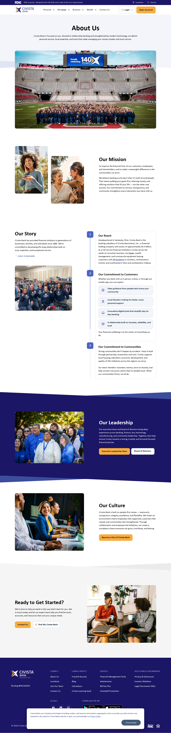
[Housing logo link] (158, 726)
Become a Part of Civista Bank (116, 537)
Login (127, 10)
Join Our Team (56, 686)
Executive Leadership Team (114, 451)
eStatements (106, 681)
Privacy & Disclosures (144, 677)
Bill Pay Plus (105, 686)
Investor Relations (143, 681)
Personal (47, 10)
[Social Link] (53, 708)
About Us (54, 677)
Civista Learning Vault (81, 691)
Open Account (146, 10)
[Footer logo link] (22, 677)
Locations (139, 3)
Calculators (77, 686)
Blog (74, 681)
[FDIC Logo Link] (150, 726)
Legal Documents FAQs (145, 686)
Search (153, 3)
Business (76, 10)
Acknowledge (131, 722)
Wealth (90, 10)
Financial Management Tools (113, 677)
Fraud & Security (79, 677)
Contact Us (104, 10)
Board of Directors (143, 451)
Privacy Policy (95, 716)
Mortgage (61, 10)
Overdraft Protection (109, 691)
